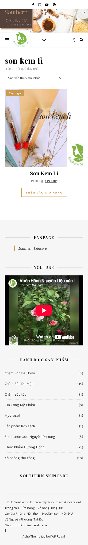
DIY (61, 508)
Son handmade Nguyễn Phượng (30, 436)
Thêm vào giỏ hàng (44, 192)
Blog (54, 508)
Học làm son (51, 513)
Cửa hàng (27, 508)
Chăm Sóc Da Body (20, 373)
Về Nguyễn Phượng (18, 519)
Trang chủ (12, 508)
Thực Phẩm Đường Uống (25, 447)
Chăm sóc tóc (15, 394)
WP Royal (58, 536)
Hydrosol (12, 415)
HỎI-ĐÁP (67, 513)
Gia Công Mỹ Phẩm (20, 404)
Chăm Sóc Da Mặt (19, 383)
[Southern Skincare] (21, 39)
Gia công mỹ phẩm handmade (26, 525)
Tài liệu (38, 519)
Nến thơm (33, 513)
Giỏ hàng (42, 508)
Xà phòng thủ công (20, 457)
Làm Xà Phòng (15, 513)
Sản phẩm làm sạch (20, 426)
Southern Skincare (32, 248)
